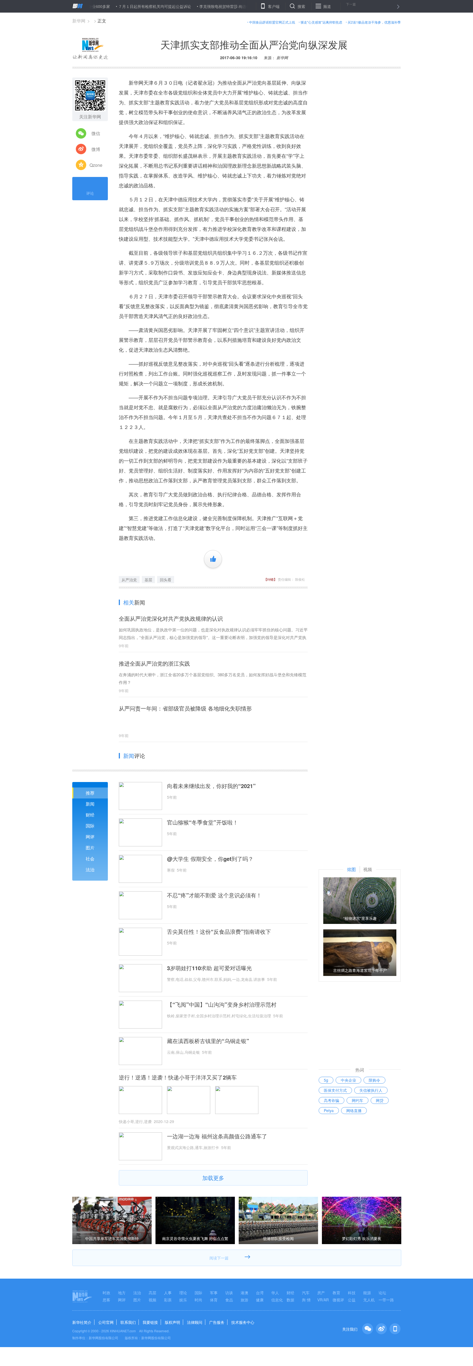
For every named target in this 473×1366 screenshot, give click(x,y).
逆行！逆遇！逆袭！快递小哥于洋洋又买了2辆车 (178, 1077)
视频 (152, 1299)
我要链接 (150, 1322)
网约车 (357, 1100)
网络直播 (354, 1110)
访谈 (229, 1292)
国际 (90, 826)
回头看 (165, 579)
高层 (152, 1292)
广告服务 (216, 1322)
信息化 (277, 1299)
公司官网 (106, 1322)
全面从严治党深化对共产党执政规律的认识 (171, 618)
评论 (90, 193)
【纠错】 (270, 579)
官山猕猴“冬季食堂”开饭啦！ (202, 822)
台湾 (260, 1292)
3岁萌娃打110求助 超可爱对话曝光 (209, 968)
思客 (106, 1299)
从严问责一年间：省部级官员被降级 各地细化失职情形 (185, 708)
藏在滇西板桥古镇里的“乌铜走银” (208, 1041)
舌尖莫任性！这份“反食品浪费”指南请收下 (219, 931)
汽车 (306, 1292)
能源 (367, 1292)
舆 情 (306, 1299)
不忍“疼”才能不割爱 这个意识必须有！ (214, 895)
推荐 (90, 793)
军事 (214, 1292)
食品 (229, 1299)
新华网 (78, 21)
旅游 (244, 1299)
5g (326, 1080)
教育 (336, 1292)
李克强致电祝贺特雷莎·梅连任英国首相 (204, 6)
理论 (183, 1292)
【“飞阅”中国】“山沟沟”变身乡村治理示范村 (221, 1004)
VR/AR (323, 1299)
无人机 (369, 1299)
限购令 (374, 1080)
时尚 (198, 1299)
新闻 (90, 804)
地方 (122, 1292)
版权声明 (172, 1322)
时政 (106, 1292)
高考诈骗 (331, 1100)
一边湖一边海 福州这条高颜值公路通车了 (217, 1136)
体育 (214, 1299)
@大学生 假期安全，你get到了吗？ (210, 859)
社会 (90, 858)
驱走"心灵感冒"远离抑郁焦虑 (321, 22)
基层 (148, 579)
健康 (260, 1299)
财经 (90, 815)
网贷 (379, 1100)
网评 (90, 837)
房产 (321, 1292)
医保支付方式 (335, 1090)
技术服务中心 (242, 1322)
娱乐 (183, 1299)
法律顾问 (194, 1322)
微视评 (338, 1299)
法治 (90, 869)
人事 (168, 1292)
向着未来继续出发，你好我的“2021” (211, 786)
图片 (90, 847)
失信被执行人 (370, 1090)
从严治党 (129, 579)
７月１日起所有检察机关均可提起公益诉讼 (126, 6)
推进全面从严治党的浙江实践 (154, 663)
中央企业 (348, 1080)
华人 (275, 1292)
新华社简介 (81, 1322)
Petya (329, 1110)
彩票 (168, 1299)
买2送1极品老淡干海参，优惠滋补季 (374, 22)
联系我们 (128, 1322)
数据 (290, 1299)
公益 (352, 1299)
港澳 (244, 1292)
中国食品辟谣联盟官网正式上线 (272, 22)
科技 (352, 1292)
